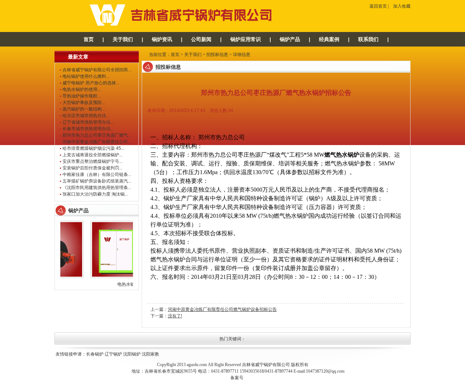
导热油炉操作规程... (81, 96)
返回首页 (378, 6)
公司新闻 (201, 39)
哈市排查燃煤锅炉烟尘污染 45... (93, 148)
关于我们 (123, 39)
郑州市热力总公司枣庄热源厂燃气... (96, 135)
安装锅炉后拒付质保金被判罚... (92, 168)
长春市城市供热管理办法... (88, 128)
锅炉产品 (290, 39)
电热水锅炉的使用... (81, 89)
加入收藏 (402, 6)
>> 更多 (125, 210)
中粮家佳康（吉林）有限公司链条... (96, 174)
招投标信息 (217, 54)
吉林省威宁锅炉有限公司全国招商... (96, 69)
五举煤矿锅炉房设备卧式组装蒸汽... (96, 181)
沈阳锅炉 (132, 354)
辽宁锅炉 (113, 354)
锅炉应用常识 (245, 39)
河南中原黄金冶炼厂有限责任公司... (96, 141)
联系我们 (368, 39)
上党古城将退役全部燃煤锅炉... (92, 154)
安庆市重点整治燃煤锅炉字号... (92, 161)
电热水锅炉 (125, 284)
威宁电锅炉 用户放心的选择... (90, 82)
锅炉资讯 (162, 39)
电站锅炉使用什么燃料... (85, 76)
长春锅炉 (95, 354)
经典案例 (329, 39)
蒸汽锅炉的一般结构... (83, 109)
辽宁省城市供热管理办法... (88, 122)
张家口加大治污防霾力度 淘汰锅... (95, 194)
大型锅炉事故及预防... (83, 102)
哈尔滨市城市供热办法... (85, 115)
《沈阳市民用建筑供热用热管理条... (96, 187)
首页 (89, 39)
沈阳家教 (150, 354)
